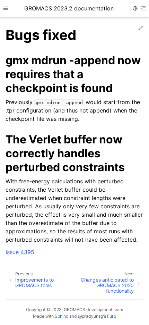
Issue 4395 (20, 252)
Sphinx (61, 316)
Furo (111, 316)
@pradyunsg (90, 316)
